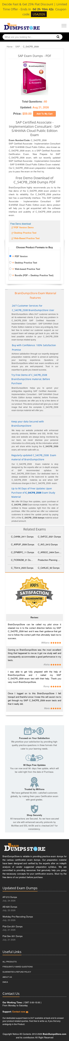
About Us (7, 977)
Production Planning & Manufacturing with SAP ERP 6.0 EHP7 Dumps (49, 559)
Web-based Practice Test (26, 268)
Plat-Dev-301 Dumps (13, 936)
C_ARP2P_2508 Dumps (22, 544)
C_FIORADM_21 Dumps (22, 559)
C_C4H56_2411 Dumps (22, 536)
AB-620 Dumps (10, 906)
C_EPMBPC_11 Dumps (22, 552)
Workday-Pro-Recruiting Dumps (18, 916)
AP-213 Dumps (10, 897)
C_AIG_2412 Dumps (48, 544)
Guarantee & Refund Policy (17, 971)
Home (9, 46)
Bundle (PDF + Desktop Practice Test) (32, 274)
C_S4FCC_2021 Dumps (49, 536)
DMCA (5, 982)
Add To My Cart (44, 113)
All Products (10, 961)
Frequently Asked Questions (18, 966)
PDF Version (20, 255)
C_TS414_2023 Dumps (22, 567)
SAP (17, 46)
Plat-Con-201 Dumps (13, 926)
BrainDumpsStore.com (54, 1033)
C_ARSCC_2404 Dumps (49, 552)
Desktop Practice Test (24, 262)
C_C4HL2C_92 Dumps (49, 567)
